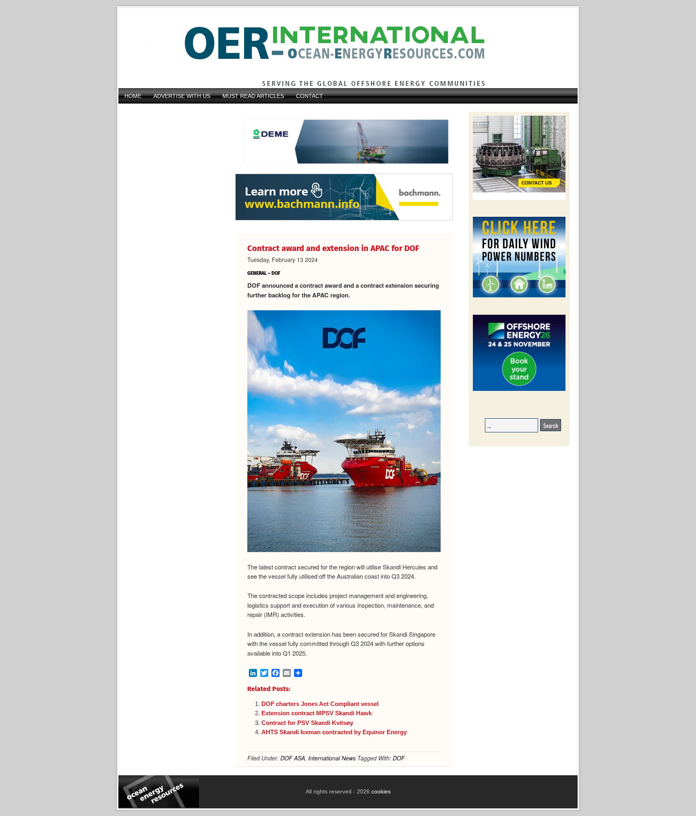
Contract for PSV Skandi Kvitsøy (307, 722)
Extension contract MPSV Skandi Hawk (316, 713)
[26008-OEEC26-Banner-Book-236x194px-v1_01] (519, 389)
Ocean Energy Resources (342, 48)
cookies (380, 791)
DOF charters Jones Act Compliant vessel (320, 703)
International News (332, 758)
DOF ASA (292, 758)
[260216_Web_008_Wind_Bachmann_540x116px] (344, 219)
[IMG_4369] (344, 169)
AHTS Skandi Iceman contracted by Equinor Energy (334, 732)
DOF (399, 758)
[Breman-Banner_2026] (519, 198)
